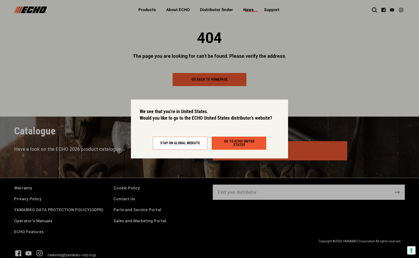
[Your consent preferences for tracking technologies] (411, 250)
